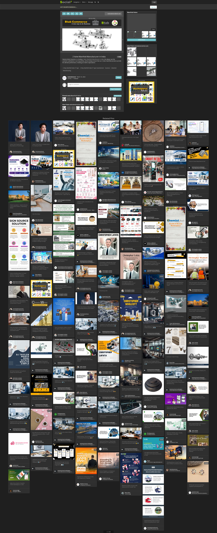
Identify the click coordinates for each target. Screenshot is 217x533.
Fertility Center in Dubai (19, 466)
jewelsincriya (38, 441)
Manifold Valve (76, 96)
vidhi (171, 441)
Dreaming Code (106, 296)
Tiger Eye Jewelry (39, 442)
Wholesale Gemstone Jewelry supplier (201, 493)
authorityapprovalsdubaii (64, 200)
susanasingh (173, 414)
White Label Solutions (152, 299)
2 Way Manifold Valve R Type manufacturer (92, 68)
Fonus (103, 169)
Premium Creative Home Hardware (178, 363)
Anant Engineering (152, 406)
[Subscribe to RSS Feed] (95, 2)
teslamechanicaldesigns (198, 167)
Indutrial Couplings (152, 407)
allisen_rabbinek (84, 234)
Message (90, 2)
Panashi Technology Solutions (155, 191)
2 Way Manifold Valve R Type (71, 68)
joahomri (194, 142)
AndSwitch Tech (174, 442)
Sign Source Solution (18, 281)
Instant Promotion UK (152, 529)
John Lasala (195, 343)
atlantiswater (150, 217)
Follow (118, 77)
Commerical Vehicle (40, 182)
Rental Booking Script (175, 415)
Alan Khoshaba (173, 201)
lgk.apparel (195, 222)
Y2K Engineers (195, 195)
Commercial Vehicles (63, 145)
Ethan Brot (127, 492)
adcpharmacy (83, 208)
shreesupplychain (174, 174)
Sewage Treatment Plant (131, 173)
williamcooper (128, 423)
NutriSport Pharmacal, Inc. (109, 199)
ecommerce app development (154, 462)
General (82, 315)
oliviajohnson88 (151, 298)
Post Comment (115, 89)
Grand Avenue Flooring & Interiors (66, 267)
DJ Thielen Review (17, 379)
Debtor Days (128, 361)
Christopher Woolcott (40, 248)
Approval (60, 201)
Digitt (148, 460)
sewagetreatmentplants (131, 172)
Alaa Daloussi (83, 392)
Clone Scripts (195, 144)
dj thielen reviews (17, 378)
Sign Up (153, 7)
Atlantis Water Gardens (153, 218)
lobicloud (104, 448)
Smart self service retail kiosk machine (157, 193)
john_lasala (195, 342)
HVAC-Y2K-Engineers (197, 196)
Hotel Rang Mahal (17, 213)
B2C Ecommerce (106, 297)
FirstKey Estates (62, 414)
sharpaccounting (129, 360)
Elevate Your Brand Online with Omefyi (135, 145)
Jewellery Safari (151, 152)
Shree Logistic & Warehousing (177, 175)
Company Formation (85, 485)
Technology (128, 494)
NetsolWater (38, 274)
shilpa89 (127, 144)
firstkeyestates (61, 413)
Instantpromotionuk (152, 527)
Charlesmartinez (17, 151)
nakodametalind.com (114, 13)
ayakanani (15, 465)
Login (154, 2)
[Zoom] (77, 13)
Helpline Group (84, 483)
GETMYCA (104, 142)
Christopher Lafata (197, 249)
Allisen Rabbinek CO (85, 236)
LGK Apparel (195, 223)
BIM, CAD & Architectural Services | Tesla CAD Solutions (184, 324)
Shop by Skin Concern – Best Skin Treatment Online (93, 210)
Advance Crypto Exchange (131, 424)
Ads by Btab (92, 18)
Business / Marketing (107, 143)
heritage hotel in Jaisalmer (20, 214)
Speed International (18, 186)
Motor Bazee (61, 144)
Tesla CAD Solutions (175, 323)
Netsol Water (38, 275)
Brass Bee (172, 362)
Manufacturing (67, 70)
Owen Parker (105, 168)
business (107, 68)
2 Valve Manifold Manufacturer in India (93, 59)
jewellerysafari (151, 151)
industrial (113, 68)
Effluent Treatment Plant (153, 271)
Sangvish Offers (17, 491)
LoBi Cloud (105, 449)
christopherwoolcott (40, 246)
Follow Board (117, 95)
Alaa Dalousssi (84, 393)
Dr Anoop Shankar (17, 152)
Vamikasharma (39, 180)
